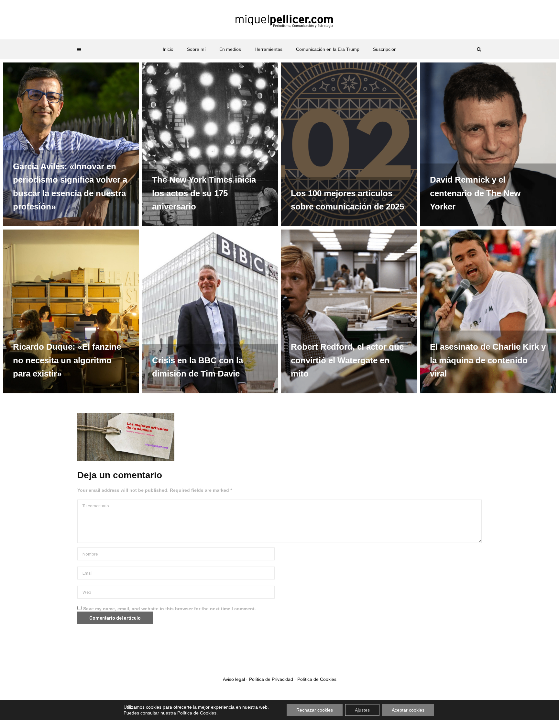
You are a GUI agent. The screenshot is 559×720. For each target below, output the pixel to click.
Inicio (168, 49)
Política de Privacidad (271, 679)
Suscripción (385, 49)
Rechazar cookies (314, 710)
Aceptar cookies (408, 710)
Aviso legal (234, 679)
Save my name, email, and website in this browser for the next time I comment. (169, 608)
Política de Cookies (316, 679)
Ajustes (362, 710)
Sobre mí (196, 49)
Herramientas (268, 49)
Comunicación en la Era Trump (327, 49)
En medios (230, 49)
